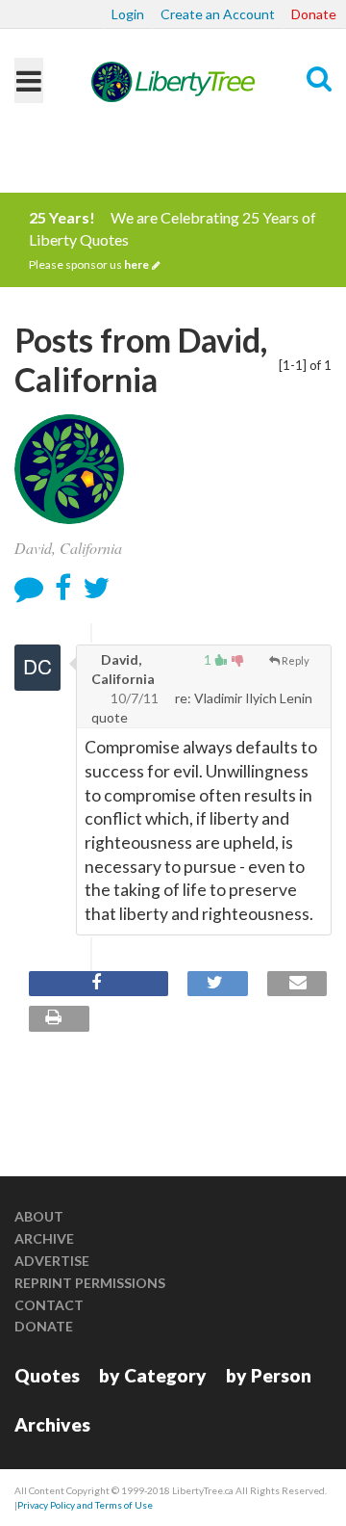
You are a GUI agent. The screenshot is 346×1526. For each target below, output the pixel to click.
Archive (44, 1238)
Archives (52, 1424)
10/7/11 (135, 698)
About (38, 1216)
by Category (153, 1375)
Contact (49, 1305)
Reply (295, 660)
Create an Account (218, 14)
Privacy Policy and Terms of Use (85, 1505)
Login (127, 14)
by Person (268, 1375)
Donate (313, 14)
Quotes (47, 1375)
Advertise (51, 1260)
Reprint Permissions (89, 1283)
